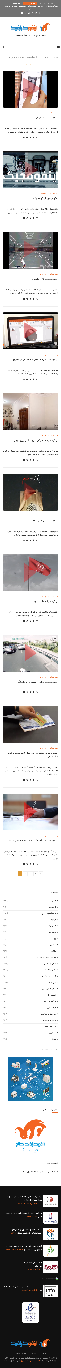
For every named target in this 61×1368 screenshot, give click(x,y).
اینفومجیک (32, 6)
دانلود (29, 951)
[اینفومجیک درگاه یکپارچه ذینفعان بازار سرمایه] (30, 812)
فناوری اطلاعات (29, 970)
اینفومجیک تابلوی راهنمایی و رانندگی (37, 682)
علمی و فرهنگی (29, 963)
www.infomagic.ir (29, 1290)
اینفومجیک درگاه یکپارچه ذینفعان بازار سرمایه (32, 841)
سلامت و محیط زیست (29, 957)
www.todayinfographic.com (30, 1203)
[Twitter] (36, 13)
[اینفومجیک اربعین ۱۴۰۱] (30, 492)
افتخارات (42, 1353)
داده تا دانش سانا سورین (30, 1361)
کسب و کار (29, 995)
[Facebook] (39, 13)
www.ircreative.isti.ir (14, 1249)
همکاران (29, 1033)
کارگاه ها (29, 982)
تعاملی (29, 945)
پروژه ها (43, 113)
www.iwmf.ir (32, 1216)
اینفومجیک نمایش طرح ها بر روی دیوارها (35, 440)
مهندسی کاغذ (29, 1026)
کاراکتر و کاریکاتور (29, 976)
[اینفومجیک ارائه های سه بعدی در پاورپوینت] (30, 330)
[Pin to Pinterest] (27, 137)
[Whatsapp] (25, 13)
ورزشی (29, 1039)
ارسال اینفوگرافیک (14, 3)
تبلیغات (14, 6)
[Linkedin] (29, 13)
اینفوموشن (29, 926)
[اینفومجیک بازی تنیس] (30, 250)
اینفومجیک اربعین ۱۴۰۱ (45, 521)
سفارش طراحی (30, 3)
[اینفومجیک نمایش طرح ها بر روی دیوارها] (30, 411)
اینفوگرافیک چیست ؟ (46, 3)
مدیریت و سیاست (29, 1014)
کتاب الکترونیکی (29, 989)
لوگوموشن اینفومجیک (45, 198)
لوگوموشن (44, 194)
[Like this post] (37, 137)
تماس (31, 9)
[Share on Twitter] (31, 137)
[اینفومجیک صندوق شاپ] (30, 89)
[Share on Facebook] (33, 137)
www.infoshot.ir (35, 1269)
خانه (56, 57)
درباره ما (7, 6)
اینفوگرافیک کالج (52, 6)
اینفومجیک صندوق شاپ (44, 118)
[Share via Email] (24, 137)
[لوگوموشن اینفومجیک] (30, 169)
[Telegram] (22, 13)
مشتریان (33, 1353)
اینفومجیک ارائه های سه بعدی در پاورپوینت (33, 360)
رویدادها (41, 6)
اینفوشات (22, 6)
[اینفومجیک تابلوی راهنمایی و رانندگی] (30, 653)
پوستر (29, 938)
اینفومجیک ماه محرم (46, 601)
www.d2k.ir (11, 1233)
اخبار (29, 900)
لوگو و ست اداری (29, 1001)
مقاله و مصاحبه (29, 1020)
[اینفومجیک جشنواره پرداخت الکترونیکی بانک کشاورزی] (30, 724)
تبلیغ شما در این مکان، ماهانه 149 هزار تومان (40, 1172)
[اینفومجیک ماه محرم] (30, 572)
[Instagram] (32, 13)
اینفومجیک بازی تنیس (45, 279)
